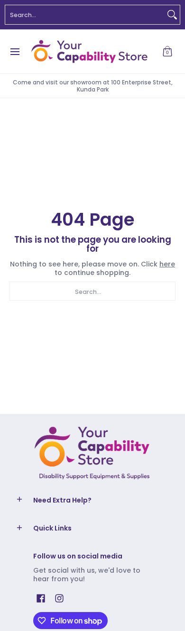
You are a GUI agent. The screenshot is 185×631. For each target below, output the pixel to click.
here (167, 264)
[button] (167, 51)
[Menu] (14, 51)
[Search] (172, 14)
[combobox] (85, 14)
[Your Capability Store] (89, 51)
